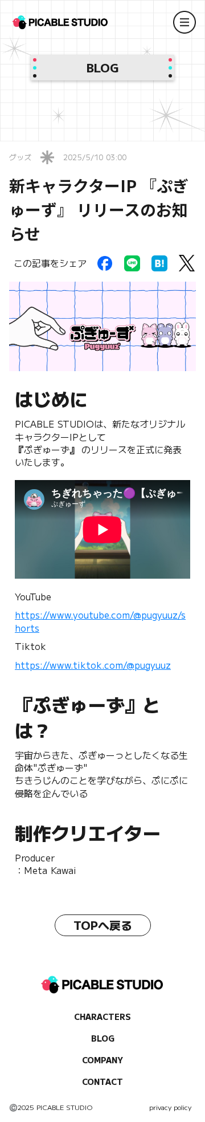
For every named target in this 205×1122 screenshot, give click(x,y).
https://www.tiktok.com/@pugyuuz (93, 665)
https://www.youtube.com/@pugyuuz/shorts (100, 621)
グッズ (20, 157)
